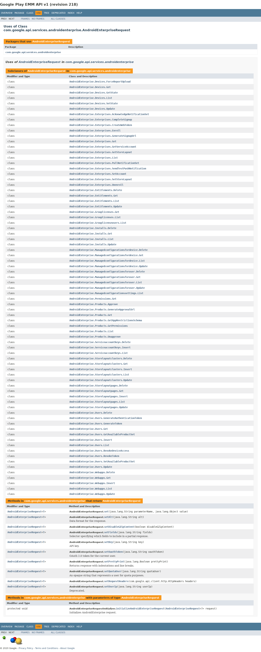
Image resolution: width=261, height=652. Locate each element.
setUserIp (110, 586)
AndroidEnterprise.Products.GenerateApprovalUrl (102, 309)
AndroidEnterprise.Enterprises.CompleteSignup (100, 119)
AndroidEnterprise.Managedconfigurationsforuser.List (105, 282)
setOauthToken (113, 551)
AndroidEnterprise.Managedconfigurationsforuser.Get (104, 277)
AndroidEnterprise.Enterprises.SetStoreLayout (100, 179)
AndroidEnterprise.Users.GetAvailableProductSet (102, 434)
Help (79, 13)
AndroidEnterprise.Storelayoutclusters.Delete (100, 358)
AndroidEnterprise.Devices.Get (90, 87)
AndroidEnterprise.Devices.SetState (93, 103)
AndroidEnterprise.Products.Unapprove (95, 336)
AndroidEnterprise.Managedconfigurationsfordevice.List (107, 260)
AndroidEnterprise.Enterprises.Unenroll (96, 184)
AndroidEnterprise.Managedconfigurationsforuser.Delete (107, 271)
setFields (110, 532)
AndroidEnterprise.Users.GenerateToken (95, 423)
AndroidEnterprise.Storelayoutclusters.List (99, 374)
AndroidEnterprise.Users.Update (90, 466)
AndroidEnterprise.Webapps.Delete (92, 472)
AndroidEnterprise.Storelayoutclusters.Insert (100, 369)
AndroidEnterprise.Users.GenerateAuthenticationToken (105, 418)
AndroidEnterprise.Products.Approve (93, 304)
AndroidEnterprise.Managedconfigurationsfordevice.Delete (108, 249)
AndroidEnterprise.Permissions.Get (92, 298)
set (106, 511)
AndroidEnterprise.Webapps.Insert (92, 483)
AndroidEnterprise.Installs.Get (90, 233)
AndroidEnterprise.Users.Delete (90, 412)
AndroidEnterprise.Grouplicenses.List (95, 217)
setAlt (108, 517)
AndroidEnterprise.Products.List (91, 331)
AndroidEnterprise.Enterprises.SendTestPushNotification (107, 168)
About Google (67, 648)
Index (71, 13)
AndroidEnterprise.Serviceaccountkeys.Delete (99, 342)
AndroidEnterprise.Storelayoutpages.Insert (98, 396)
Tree (46, 13)
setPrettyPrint (114, 561)
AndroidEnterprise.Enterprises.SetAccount (97, 173)
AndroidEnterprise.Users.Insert (90, 439)
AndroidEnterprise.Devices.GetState (93, 92)
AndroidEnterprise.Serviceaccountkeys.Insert (99, 347)
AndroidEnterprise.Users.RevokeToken (94, 456)
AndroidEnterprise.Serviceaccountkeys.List (98, 353)
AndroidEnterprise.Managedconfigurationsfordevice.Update (108, 266)
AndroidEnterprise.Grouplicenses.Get (94, 212)
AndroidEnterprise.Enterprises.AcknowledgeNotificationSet (109, 114)
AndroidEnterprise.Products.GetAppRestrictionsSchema (105, 320)
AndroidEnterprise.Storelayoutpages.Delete (98, 385)
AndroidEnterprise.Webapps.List (90, 488)
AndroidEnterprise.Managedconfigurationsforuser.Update (107, 287)
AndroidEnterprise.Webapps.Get (90, 477)
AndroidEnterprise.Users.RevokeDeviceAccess (99, 450)
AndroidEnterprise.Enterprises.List (93, 157)
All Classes (58, 19)
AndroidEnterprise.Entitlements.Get (93, 195)
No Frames (38, 19)
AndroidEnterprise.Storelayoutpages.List (97, 401)
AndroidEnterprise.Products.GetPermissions (98, 325)
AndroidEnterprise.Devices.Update (92, 108)
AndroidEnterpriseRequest (51, 41)
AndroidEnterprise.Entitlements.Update (95, 206)
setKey (108, 542)
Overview (6, 13)
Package (19, 13)
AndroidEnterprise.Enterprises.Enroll (95, 130)
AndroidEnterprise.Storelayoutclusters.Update (100, 380)
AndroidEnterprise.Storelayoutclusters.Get (98, 363)
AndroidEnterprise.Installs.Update (92, 244)
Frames (25, 19)
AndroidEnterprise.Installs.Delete (92, 228)
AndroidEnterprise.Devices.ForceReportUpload (99, 81)
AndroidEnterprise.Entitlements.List (94, 201)
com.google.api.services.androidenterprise (33, 52)
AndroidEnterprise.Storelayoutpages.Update (98, 407)
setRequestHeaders (116, 581)
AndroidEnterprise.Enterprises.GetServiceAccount (102, 146)
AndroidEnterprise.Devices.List (90, 97)
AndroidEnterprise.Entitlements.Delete (95, 190)
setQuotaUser (112, 571)
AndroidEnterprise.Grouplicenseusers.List (97, 222)
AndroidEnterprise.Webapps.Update (92, 494)
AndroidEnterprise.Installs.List (91, 239)
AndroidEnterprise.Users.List (89, 445)
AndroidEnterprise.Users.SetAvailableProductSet (102, 461)
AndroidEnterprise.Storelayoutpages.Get (96, 390)
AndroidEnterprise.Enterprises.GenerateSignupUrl (102, 135)
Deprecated (58, 13)
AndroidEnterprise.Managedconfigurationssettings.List (106, 293)
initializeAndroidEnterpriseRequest (140, 608)
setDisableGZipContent (119, 526)
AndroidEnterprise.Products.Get (90, 315)
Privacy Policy (26, 648)
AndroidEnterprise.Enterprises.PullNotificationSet (104, 163)
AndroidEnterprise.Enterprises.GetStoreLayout (100, 152)
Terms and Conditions (46, 648)
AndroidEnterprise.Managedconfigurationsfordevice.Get (106, 255)
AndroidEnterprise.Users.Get (88, 428)
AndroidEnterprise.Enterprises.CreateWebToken (100, 125)
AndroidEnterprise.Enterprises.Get (92, 141)
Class (29, 13)
